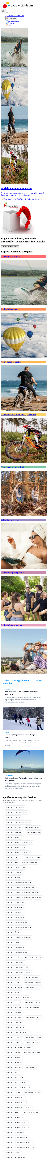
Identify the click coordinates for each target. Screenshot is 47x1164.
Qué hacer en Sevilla (12, 977)
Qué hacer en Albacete (13, 1067)
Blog (8, 25)
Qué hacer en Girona (34, 832)
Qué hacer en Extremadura (14, 1132)
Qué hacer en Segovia (13, 877)
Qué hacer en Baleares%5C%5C (16, 952)
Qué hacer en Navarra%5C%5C (16, 1102)
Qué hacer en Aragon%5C (14, 1117)
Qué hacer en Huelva (12, 982)
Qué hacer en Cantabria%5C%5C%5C (18, 972)
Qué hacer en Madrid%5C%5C (16, 1082)
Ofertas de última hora (14, 16)
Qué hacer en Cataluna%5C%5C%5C (18, 822)
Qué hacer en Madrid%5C (14, 1077)
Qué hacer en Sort (11, 862)
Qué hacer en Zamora (32, 1052)
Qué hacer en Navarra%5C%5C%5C (18, 1107)
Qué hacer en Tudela (33, 1017)
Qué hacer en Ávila (12, 932)
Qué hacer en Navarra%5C (14, 1097)
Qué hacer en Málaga (12, 992)
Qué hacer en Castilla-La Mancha (17, 997)
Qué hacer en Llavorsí (30, 862)
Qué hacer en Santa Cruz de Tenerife (18, 1047)
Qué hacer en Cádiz (12, 942)
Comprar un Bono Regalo (10, 246)
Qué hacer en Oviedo (12, 1152)
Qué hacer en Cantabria (32, 957)
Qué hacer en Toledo (12, 1052)
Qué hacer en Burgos (12, 1092)
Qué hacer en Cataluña (13, 817)
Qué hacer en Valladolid (13, 1012)
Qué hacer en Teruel (32, 1002)
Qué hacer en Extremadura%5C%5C (18, 1142)
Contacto (9, 23)
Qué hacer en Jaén (31, 1042)
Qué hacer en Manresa (13, 827)
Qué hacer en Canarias (13, 1022)
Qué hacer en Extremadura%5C (16, 1137)
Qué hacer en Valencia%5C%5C (16, 922)
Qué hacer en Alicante (13, 1007)
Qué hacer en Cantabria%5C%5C (17, 967)
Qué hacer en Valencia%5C (14, 917)
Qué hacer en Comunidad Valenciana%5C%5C (21, 892)
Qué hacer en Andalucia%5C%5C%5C (19, 842)
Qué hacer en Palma (32, 1007)
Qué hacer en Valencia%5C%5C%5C (18, 927)
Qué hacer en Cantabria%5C (15, 962)
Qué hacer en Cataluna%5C (15, 807)
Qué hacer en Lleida (12, 857)
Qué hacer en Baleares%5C (14, 947)
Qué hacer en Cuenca (12, 1042)
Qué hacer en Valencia (13, 912)
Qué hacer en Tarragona (32, 857)
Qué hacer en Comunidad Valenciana (18, 937)
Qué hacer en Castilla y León (15, 867)
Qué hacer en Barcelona (13, 832)
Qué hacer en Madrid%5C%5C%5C (18, 1087)
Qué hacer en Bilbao (33, 987)
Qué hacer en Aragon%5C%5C (16, 1122)
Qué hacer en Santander (13, 987)
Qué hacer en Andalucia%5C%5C (17, 852)
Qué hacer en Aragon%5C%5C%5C (18, 1127)
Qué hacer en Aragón (30, 1112)
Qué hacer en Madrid (12, 1072)
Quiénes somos (12, 21)
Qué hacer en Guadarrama (14, 902)
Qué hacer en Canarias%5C (15, 1027)
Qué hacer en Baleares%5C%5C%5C (18, 882)
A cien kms (12, 19)
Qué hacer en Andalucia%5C (15, 847)
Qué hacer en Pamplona (13, 1017)
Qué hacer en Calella (32, 827)
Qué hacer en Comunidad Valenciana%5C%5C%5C (23, 897)
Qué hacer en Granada (13, 1002)
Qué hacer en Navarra (32, 1092)
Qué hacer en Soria (11, 1112)
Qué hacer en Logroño (33, 1037)
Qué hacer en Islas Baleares (15, 907)
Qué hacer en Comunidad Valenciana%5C (20, 887)
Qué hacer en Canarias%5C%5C (16, 1032)
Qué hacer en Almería (12, 1057)
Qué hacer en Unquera (32, 977)
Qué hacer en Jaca (32, 1067)
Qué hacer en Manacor (33, 982)
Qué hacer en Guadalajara (14, 872)
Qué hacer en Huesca (12, 1037)
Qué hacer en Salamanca (13, 1062)
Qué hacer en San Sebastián (15, 1157)
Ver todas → (40, 681)
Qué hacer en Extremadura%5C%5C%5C (20, 1147)
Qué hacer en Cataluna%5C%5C (16, 812)
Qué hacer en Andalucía (13, 837)
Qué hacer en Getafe (12, 957)
